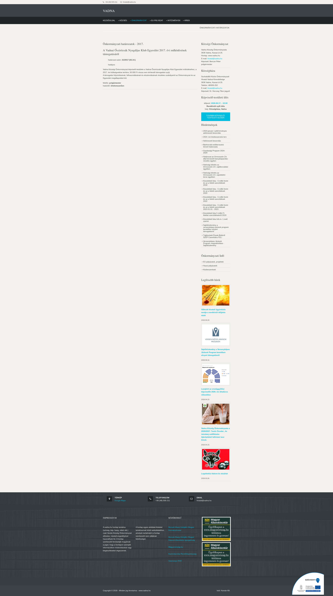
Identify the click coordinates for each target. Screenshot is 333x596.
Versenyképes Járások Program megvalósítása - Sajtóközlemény (213, 243)
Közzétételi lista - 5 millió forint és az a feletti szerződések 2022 (215, 199)
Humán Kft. (225, 590)
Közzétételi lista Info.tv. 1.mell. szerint (215, 220)
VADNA (109, 10)
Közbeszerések (209, 270)
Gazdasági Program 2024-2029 (214, 152)
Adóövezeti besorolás (212, 141)
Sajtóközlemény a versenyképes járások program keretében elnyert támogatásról (216, 228)
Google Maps (120, 500)
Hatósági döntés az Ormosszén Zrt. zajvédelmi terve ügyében (214, 175)
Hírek (187, 20)
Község (123, 20)
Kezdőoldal (109, 20)
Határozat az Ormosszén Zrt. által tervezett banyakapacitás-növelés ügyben (215, 159)
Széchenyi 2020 (175, 561)
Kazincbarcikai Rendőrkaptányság (182, 554)
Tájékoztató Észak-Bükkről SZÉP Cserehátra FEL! (214, 236)
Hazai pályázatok (210, 266)
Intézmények (174, 20)
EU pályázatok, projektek (213, 262)
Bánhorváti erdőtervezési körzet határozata (213, 146)
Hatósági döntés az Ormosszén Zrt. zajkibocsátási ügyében (215, 167)
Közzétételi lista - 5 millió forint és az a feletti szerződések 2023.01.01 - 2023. (215, 207)
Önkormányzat (139, 20)
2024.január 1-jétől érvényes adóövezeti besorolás (215, 132)
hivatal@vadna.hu (214, 59)
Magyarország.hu (175, 547)
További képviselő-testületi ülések (215, 116)
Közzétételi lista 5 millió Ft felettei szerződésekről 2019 (214, 214)
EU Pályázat (157, 20)
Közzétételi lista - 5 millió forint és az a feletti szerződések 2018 (215, 183)
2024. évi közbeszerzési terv (215, 137)
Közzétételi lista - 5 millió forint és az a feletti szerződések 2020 (215, 191)
